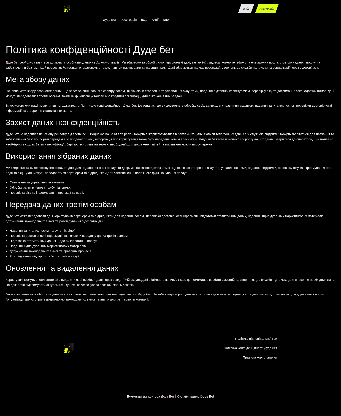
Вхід (246, 8)
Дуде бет (12, 62)
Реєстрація (267, 8)
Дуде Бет (167, 396)
